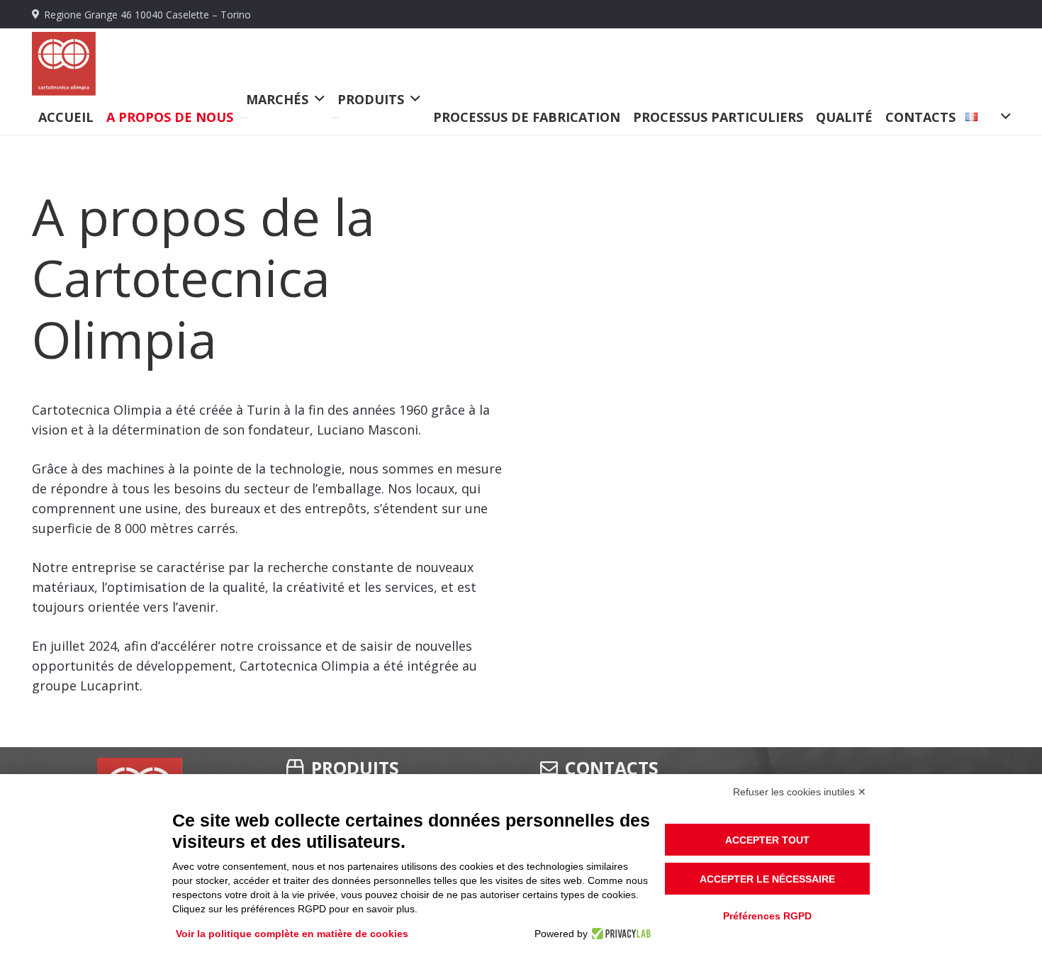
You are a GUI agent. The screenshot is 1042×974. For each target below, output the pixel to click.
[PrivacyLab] (619, 934)
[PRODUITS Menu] (335, 117)
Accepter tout (767, 840)
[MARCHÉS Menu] (244, 117)
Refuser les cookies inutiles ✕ (799, 791)
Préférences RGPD (767, 916)
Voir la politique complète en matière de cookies (292, 933)
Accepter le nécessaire (767, 879)
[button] (982, 117)
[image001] (64, 64)
